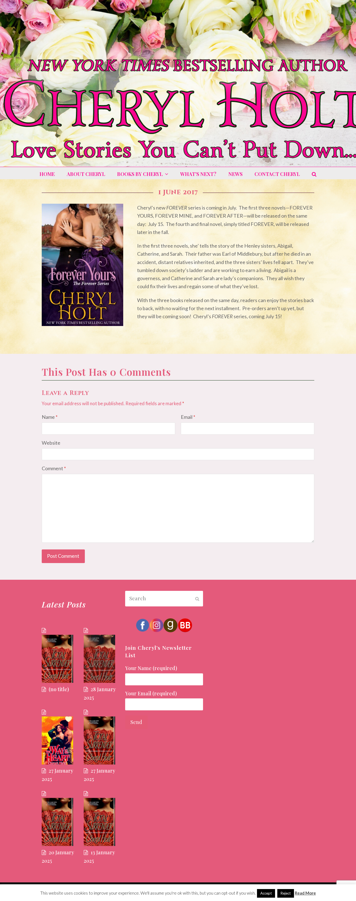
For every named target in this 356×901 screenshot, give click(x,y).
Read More (305, 892)
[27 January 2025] (60, 737)
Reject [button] (286, 893)
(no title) (59, 689)
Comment (54, 468)
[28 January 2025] (102, 655)
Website (51, 443)
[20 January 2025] (60, 819)
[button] (314, 174)
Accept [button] (266, 893)
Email (188, 417)
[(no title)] (60, 655)
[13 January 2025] (102, 819)
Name (50, 417)
